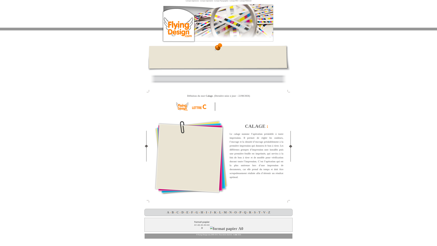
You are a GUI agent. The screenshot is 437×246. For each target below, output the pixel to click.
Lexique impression (192, 1)
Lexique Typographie (221, 1)
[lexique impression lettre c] (192, 110)
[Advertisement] (218, 59)
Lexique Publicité (245, 1)
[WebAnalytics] (218, 238)
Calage (209, 96)
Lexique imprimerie (206, 1)
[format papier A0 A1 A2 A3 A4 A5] (202, 228)
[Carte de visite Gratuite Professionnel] (226, 228)
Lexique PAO (234, 1)
